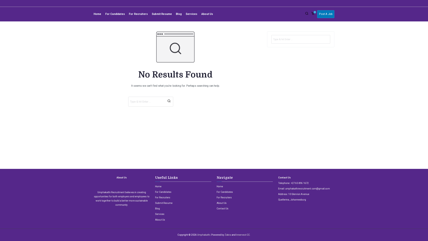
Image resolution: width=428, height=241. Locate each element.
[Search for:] (301, 39)
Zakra (228, 234)
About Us (207, 14)
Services (191, 14)
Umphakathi (203, 234)
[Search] (169, 102)
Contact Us (223, 208)
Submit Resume (162, 14)
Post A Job (326, 14)
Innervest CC (243, 234)
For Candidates (115, 14)
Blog (179, 14)
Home (97, 14)
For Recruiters (138, 14)
